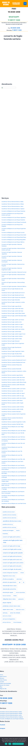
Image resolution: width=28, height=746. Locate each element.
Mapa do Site (3, 688)
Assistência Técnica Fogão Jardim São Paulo (12, 311)
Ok (6, 743)
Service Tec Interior (4, 685)
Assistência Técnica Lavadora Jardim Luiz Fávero (13, 388)
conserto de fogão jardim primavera (12, 556)
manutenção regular (8, 592)
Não (10, 743)
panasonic (21, 599)
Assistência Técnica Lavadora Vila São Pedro (12, 424)
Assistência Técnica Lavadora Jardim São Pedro (13, 377)
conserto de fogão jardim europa (12, 549)
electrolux (19, 579)
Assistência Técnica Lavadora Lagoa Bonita (12, 375)
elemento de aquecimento (9, 582)
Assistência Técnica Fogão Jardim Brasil (11, 331)
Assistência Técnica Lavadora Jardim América (13, 406)
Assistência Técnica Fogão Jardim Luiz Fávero (13, 319)
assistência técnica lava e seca (12, 521)
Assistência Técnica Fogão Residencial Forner (13, 295)
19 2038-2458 (14, 12)
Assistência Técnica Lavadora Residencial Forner (13, 362)
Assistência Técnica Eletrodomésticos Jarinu (12, 206)
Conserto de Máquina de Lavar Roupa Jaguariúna (14, 217)
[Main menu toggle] (25, 3)
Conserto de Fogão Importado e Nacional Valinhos (12, 59)
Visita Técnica (3, 680)
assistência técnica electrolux (9, 517)
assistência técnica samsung (9, 527)
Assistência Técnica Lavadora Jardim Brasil (12, 400)
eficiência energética (8, 579)
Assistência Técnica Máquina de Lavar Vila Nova (13, 437)
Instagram (2, 728)
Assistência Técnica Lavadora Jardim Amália (12, 409)
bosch (18, 530)
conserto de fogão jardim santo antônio (13, 562)
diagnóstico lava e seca (9, 576)
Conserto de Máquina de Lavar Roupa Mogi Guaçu (14, 237)
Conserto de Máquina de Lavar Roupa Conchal (13, 232)
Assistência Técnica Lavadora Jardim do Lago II (13, 393)
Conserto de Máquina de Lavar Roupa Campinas (13, 211)
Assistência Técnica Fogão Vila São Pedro (12, 353)
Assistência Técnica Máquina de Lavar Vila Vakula (14, 430)
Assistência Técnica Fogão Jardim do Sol (12, 322)
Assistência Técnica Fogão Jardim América (12, 336)
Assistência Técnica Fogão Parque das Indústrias (13, 297)
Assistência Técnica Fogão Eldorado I (11, 341)
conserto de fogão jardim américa (11, 537)
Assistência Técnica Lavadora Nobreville (11, 368)
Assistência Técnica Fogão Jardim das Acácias (13, 329)
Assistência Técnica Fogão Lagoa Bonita (11, 306)
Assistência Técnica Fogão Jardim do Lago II (12, 324)
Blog (1, 687)
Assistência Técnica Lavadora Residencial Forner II (14, 360)
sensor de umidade (15, 613)
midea (15, 595)
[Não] (26, 741)
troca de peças (17, 622)
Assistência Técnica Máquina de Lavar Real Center (14, 503)
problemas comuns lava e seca (11, 606)
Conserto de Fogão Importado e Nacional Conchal (14, 272)
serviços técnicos (7, 622)
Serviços (2, 678)
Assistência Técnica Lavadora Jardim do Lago (13, 395)
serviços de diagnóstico (9, 619)
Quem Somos (3, 676)
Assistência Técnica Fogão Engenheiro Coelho (13, 351)
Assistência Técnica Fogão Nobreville (11, 300)
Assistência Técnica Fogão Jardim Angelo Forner (13, 334)
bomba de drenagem (8, 530)
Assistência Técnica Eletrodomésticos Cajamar (13, 208)
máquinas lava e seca (9, 599)
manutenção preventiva (9, 589)
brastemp (5, 533)
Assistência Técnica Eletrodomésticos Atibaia (13, 204)
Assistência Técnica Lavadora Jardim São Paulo (13, 380)
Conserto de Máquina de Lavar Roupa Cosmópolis (14, 222)
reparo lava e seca (8, 609)
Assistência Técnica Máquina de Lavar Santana (13, 465)
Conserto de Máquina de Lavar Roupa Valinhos (13, 242)
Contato (2, 681)
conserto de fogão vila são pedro (12, 569)
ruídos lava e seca (20, 609)
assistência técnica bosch (9, 511)
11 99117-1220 (14, 20)
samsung (5, 613)
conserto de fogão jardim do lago (11, 546)
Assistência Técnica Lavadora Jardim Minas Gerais (14, 382)
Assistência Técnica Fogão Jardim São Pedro (12, 308)
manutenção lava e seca (9, 585)
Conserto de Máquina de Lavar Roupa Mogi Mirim (14, 239)
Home (1, 674)
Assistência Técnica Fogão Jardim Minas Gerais (13, 313)
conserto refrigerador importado (10, 572)
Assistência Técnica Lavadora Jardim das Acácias (14, 398)
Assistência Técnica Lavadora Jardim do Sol (12, 391)
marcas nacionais (7, 595)
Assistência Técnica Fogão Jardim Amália (12, 338)
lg (23, 582)
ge (19, 582)
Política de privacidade (5, 683)
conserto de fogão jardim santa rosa (12, 559)
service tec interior (7, 615)
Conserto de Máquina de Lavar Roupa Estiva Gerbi (14, 235)
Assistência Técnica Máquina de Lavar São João (13, 459)
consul (22, 572)
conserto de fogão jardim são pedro (12, 566)
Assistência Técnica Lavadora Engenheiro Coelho (14, 422)
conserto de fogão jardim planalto (13, 553)
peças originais (7, 602)
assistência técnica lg (8, 524)
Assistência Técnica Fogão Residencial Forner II (13, 292)
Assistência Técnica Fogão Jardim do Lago (12, 326)
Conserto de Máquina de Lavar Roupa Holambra (13, 220)
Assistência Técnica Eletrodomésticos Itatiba (12, 201)
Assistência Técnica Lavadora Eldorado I (11, 411)
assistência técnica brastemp (9, 514)
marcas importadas (20, 592)
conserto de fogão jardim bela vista (12, 541)
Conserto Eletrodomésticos (8, 55)
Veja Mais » (6, 83)
